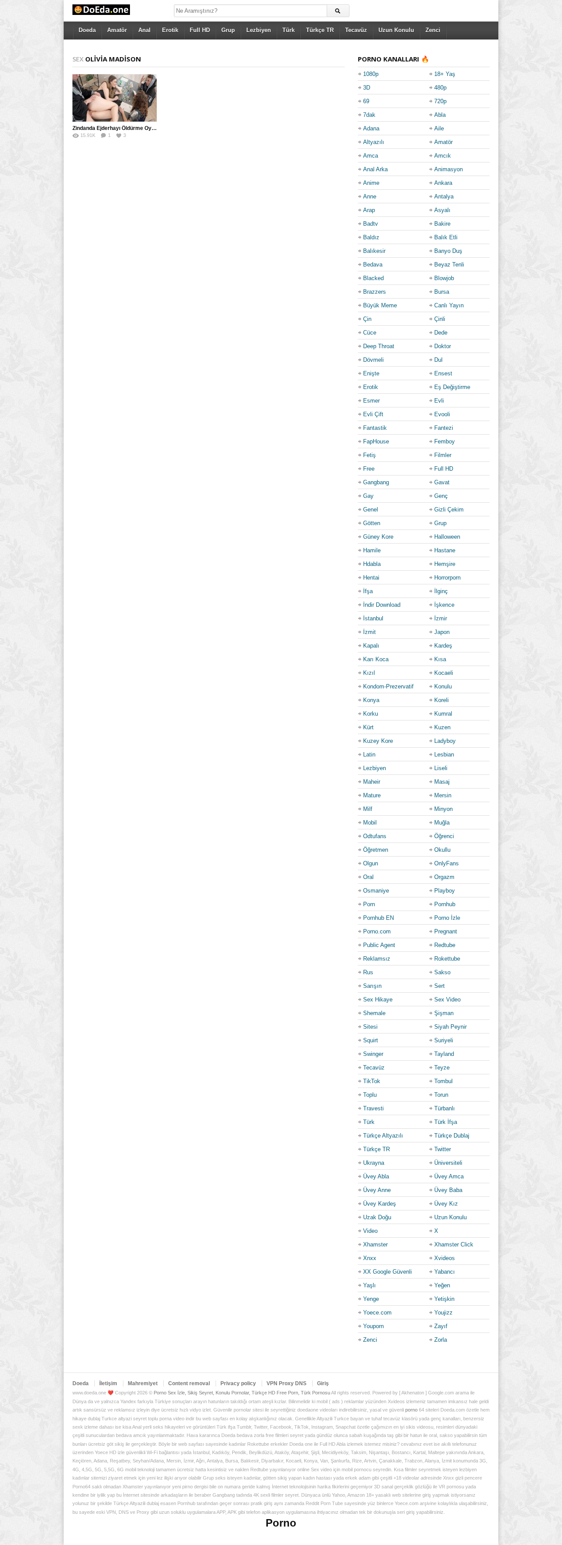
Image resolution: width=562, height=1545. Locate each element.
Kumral (443, 713)
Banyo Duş (448, 251)
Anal (144, 30)
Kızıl (369, 673)
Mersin (442, 795)
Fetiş (369, 455)
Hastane (444, 550)
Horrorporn (447, 577)
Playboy (444, 890)
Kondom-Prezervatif (388, 686)
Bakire (442, 223)
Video (370, 1231)
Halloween (447, 536)
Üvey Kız (446, 1203)
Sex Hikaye (378, 999)
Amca (370, 155)
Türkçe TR (320, 30)
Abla (440, 115)
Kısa (440, 659)
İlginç (441, 591)
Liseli (440, 768)
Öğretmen (375, 849)
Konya (371, 700)
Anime (371, 183)
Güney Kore (378, 536)
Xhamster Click (453, 1244)
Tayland (444, 1054)
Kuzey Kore (378, 741)
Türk (288, 30)
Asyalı (442, 210)
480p (440, 87)
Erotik (170, 30)
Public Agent (379, 945)
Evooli (442, 414)
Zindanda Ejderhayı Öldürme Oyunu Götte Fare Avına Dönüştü (149, 128)
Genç (441, 496)
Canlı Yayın (449, 305)
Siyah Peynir (450, 1026)
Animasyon (448, 169)
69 (366, 101)
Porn (369, 904)
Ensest (443, 373)
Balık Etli (446, 237)
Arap (369, 210)
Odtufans (374, 836)
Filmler (442, 455)
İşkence (444, 604)
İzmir (440, 618)
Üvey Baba (448, 1190)
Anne (369, 196)
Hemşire (444, 564)
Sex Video (447, 999)
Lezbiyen (258, 30)
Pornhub (444, 904)
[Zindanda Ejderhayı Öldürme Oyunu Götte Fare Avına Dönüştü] (115, 98)
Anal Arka (375, 169)
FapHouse (376, 441)
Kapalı (371, 645)
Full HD (200, 30)
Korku (370, 713)
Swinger (373, 1054)
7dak (369, 115)
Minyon (443, 809)
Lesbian (444, 754)
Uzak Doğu (377, 1217)
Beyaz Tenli (449, 264)
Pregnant (445, 931)
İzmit (369, 632)
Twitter (442, 1149)
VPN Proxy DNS (286, 1383)
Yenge (371, 1299)
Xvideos (444, 1258)
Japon (442, 632)
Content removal (189, 1383)
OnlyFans (446, 863)
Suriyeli (443, 1040)
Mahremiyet (143, 1383)
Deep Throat (378, 346)
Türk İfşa (445, 1122)
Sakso (442, 972)
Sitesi (370, 1026)
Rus (368, 972)
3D (366, 87)
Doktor (442, 346)
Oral (368, 877)
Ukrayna (373, 1163)
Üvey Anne (377, 1190)
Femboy (444, 441)
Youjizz (443, 1312)
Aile (439, 128)
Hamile (372, 550)
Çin (367, 319)
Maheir (371, 781)
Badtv (370, 223)
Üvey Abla (376, 1176)
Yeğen (442, 1285)
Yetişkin (444, 1299)
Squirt (370, 1040)
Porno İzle (447, 918)
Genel (370, 509)
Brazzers (374, 291)
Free (369, 468)
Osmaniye (376, 890)
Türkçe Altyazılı (383, 1135)
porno (411, 1409)
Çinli (439, 319)
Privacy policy (238, 1383)
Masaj (442, 781)
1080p (370, 74)
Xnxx (369, 1258)
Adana (371, 128)
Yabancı (444, 1271)
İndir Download (381, 604)
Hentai (371, 577)
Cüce (369, 332)
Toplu (370, 1094)
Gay (368, 496)
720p (440, 101)
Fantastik (375, 428)
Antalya (444, 196)
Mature (372, 795)
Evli (439, 400)
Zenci (432, 30)
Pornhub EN (378, 918)
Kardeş (443, 645)
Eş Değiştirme (452, 387)
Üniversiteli (448, 1163)
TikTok (371, 1081)
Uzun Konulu (396, 30)
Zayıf (440, 1326)
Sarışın (372, 986)
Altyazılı (373, 142)
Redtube (444, 945)
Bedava (372, 264)
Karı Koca (376, 659)
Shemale (374, 1013)
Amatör (117, 30)
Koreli (441, 700)
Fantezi (443, 428)
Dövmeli (373, 360)
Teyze (442, 1067)
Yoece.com (377, 1312)
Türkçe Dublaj (451, 1135)
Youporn (373, 1326)
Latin (369, 754)
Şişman (444, 1013)
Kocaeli (443, 673)
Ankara (443, 183)
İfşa (368, 591)
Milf (367, 809)
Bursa (441, 291)
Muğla (442, 822)
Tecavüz (356, 30)
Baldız (371, 237)
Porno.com (377, 931)
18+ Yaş (444, 74)
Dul (438, 360)
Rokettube (447, 958)
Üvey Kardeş (379, 1203)
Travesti (373, 1108)
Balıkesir (374, 251)
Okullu (442, 849)
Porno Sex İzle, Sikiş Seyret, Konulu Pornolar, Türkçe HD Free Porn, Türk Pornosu (242, 1392)
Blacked (373, 278)
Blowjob (444, 278)
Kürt (368, 727)
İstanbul (373, 618)
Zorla (440, 1339)
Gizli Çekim (449, 509)
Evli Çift (373, 414)
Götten (371, 523)
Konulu (443, 686)
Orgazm (444, 877)
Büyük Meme (380, 305)
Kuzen (442, 727)
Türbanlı (444, 1108)
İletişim (108, 1383)
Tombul (443, 1081)
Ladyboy (445, 741)
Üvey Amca (449, 1176)
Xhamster (375, 1244)
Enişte (371, 373)
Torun (441, 1094)
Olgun (370, 863)
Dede (440, 332)
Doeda (87, 30)
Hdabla (372, 564)
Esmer (371, 400)
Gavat (442, 482)
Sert (439, 986)
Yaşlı (369, 1285)
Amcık (442, 155)
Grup (228, 30)
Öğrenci (444, 836)
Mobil (370, 822)
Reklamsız (376, 958)
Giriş (323, 1383)
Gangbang (376, 482)
